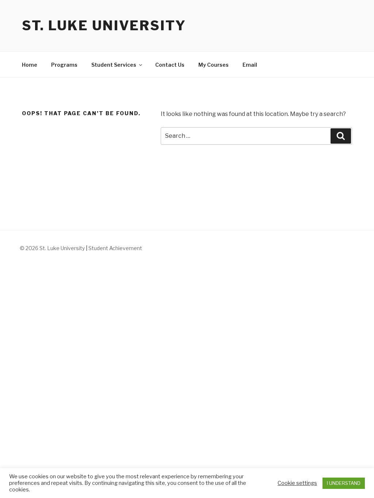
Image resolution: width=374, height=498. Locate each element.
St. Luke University (104, 25)
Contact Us (169, 65)
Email (250, 65)
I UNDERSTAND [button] (343, 483)
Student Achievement (115, 248)
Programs (64, 65)
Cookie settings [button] (297, 483)
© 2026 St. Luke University (53, 248)
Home (29, 65)
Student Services (113, 65)
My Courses (213, 65)
